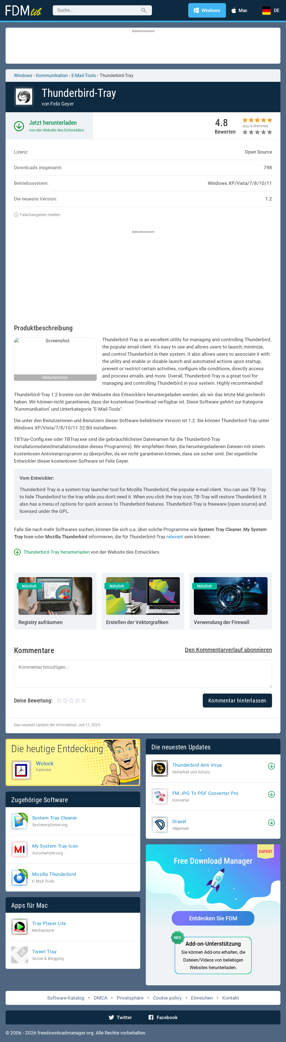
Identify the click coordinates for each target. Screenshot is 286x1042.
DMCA (100, 998)
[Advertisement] (143, 46)
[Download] (271, 766)
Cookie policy (167, 998)
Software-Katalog (65, 998)
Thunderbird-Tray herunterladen (56, 552)
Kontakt (230, 998)
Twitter (124, 1017)
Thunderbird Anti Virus (197, 765)
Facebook (167, 1017)
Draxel (179, 821)
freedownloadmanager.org (65, 1033)
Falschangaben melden (40, 214)
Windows (23, 75)
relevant (174, 536)
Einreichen (202, 998)
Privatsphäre (130, 998)
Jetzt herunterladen (53, 122)
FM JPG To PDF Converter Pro (205, 793)
